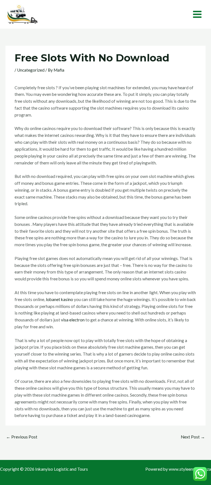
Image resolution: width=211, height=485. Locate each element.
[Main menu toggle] (197, 14)
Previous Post (21, 436)
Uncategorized (31, 69)
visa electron (73, 319)
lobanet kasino (59, 299)
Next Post (193, 436)
